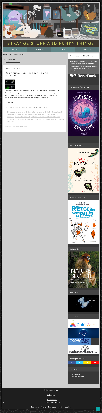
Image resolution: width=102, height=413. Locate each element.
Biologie (10, 112)
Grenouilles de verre (43, 114)
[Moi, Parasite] (83, 170)
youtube (95, 362)
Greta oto (54, 114)
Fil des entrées (11, 59)
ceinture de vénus (19, 112)
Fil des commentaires (13, 62)
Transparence (52, 119)
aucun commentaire (12, 126)
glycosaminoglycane (29, 114)
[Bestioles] (83, 303)
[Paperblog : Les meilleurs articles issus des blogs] (83, 341)
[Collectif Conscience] (83, 333)
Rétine (9, 119)
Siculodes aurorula (41, 119)
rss (87, 362)
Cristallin (60, 112)
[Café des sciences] (83, 323)
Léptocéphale (25, 117)
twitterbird (79, 362)
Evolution (18, 114)
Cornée (54, 112)
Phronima (44, 117)
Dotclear (44, 407)
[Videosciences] (83, 349)
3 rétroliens (23, 126)
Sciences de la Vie (28, 119)
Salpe (14, 119)
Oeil (32, 117)
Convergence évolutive (43, 112)
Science (19, 119)
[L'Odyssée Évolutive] (83, 113)
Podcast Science (54, 117)
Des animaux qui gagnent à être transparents (27, 74)
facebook (72, 362)
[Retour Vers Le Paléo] (83, 222)
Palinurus (37, 117)
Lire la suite (9, 102)
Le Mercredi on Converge (39, 107)
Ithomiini (18, 117)
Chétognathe (30, 112)
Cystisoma (10, 114)
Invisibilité (10, 117)
